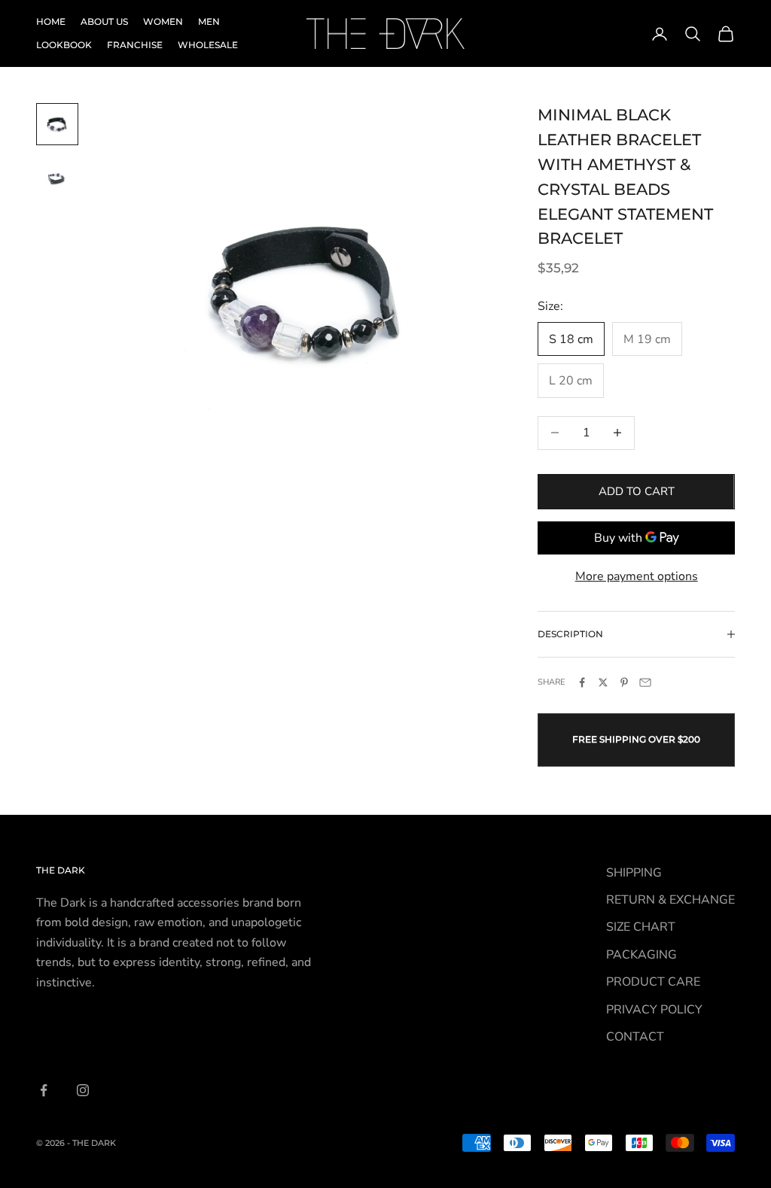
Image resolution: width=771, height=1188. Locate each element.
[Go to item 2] (57, 178)
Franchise (135, 44)
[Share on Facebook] (582, 682)
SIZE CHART (640, 927)
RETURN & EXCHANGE (670, 900)
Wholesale (208, 44)
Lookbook (64, 44)
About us (104, 21)
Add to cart (637, 491)
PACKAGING (641, 954)
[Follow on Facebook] (43, 1090)
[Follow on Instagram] (82, 1090)
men (209, 21)
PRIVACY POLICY (654, 1009)
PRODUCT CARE (653, 982)
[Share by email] (645, 682)
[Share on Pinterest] (624, 682)
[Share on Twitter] (603, 682)
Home (51, 21)
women (163, 21)
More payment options (636, 576)
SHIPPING (634, 872)
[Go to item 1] (57, 124)
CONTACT (635, 1036)
